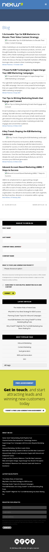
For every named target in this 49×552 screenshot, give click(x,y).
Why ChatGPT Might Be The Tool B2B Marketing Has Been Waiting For (25, 327)
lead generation (24, 351)
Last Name (6, 237)
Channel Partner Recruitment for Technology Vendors (19, 440)
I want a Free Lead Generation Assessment (23, 411)
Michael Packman (7, 64)
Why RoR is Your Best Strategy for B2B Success (24, 312)
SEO (24, 359)
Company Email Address (12, 247)
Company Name (8, 256)
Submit (7, 293)
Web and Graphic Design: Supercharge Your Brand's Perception (22, 461)
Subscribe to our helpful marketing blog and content (23, 286)
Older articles (10, 205)
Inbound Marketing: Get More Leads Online (16, 448)
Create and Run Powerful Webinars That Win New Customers (21, 458)
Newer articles (38, 205)
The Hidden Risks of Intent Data (25, 308)
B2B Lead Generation (24, 355)
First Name (6, 228)
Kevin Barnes (6, 197)
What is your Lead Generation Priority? (18, 265)
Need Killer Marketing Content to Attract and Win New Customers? (23, 450)
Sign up (7, 527)
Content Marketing (24, 347)
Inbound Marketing (24, 343)
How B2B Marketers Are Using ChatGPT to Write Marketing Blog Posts (24, 321)
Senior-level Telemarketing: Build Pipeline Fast (17, 438)
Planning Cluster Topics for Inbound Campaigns (24, 316)
